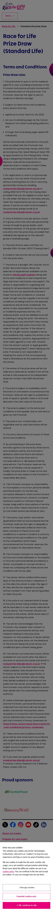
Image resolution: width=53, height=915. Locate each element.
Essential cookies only (26, 897)
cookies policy (8, 872)
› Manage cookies (26, 888)
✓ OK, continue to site (26, 905)
